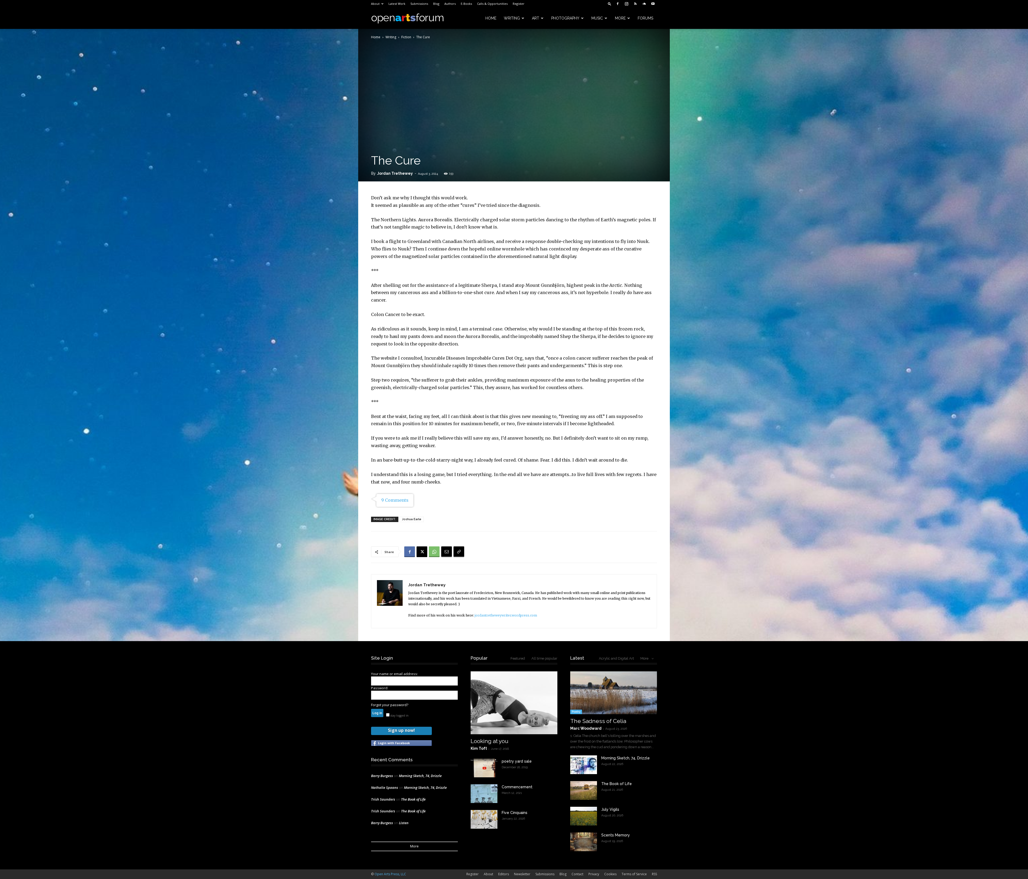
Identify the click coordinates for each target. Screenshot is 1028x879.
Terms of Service (634, 874)
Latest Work (396, 4)
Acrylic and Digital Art (616, 658)
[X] (422, 551)
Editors (503, 874)
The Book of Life (413, 799)
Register (518, 4)
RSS (654, 874)
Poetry (576, 711)
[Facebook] (618, 3)
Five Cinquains (514, 812)
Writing (512, 18)
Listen (404, 822)
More (620, 18)
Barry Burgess (382, 775)
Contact (577, 874)
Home (490, 18)
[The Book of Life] (583, 790)
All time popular (544, 658)
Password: (379, 688)
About (375, 4)
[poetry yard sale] (484, 768)
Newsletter (522, 874)
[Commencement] (484, 793)
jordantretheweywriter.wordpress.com (506, 615)
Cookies (610, 874)
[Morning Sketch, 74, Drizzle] (583, 764)
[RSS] (635, 3)
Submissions (419, 4)
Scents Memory (615, 835)
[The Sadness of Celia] (613, 692)
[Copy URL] (458, 551)
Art (535, 18)
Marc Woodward (586, 728)
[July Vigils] (583, 816)
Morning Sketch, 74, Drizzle (420, 775)
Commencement (517, 787)
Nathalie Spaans (384, 787)
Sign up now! (401, 730)
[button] (610, 4)
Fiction (406, 37)
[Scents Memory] (583, 841)
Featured (518, 658)
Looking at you (489, 741)
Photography (565, 18)
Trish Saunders (383, 799)
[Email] (446, 551)
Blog (436, 4)
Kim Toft (479, 748)
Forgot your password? (389, 704)
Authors (450, 4)
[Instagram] (626, 3)
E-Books (466, 4)
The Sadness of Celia (598, 721)
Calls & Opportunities (492, 4)
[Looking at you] (514, 702)
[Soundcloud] (644, 3)
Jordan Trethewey (395, 173)
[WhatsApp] (434, 551)
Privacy (593, 874)
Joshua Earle (411, 519)
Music (597, 18)
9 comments (395, 500)
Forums (645, 18)
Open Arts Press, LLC (390, 874)
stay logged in (399, 715)
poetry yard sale (517, 761)
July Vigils (610, 809)
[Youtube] (653, 3)
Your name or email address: (394, 673)
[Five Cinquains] (484, 819)
